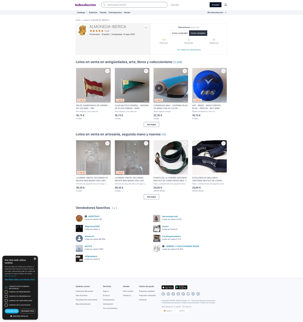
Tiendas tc (127, 295)
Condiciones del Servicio (171, 303)
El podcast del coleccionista (86, 300)
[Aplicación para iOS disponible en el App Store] (168, 287)
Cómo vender (128, 291)
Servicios (107, 286)
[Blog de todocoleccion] (198, 294)
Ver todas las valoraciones (189, 49)
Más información (10, 276)
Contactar (143, 300)
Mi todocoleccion (215, 12)
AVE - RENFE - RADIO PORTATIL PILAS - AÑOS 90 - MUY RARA (206, 106)
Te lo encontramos (110, 308)
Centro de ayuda (146, 286)
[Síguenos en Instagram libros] (168, 294)
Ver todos (151, 124)
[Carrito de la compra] (225, 4)
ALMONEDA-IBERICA (107, 26)
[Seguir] (107, 71)
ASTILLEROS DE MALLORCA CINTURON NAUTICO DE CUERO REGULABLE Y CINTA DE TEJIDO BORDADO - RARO (207, 179)
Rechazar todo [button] (27, 311)
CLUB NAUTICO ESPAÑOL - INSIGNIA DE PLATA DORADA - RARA (132, 106)
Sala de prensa (81, 295)
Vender (127, 12)
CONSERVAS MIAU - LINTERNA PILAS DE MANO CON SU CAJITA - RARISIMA (171, 107)
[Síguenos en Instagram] (163, 294)
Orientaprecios (115, 12)
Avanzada (175, 5)
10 (163, 134)
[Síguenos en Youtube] (188, 294)
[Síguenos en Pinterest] (183, 294)
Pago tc (106, 291)
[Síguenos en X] (178, 294)
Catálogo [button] (81, 12)
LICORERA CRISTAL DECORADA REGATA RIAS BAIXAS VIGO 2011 (129, 179)
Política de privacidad (190, 303)
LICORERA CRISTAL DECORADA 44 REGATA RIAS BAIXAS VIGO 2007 (92, 179)
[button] (20, 280)
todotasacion (108, 304)
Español (169, 311)
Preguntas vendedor (147, 291)
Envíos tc (106, 295)
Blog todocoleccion (83, 304)
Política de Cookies (207, 303)
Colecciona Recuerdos (84, 291)
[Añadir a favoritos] (146, 27)
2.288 (177, 62)
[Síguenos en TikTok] (193, 294)
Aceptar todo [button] (12, 311)
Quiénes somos (83, 286)
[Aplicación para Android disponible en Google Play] (181, 287)
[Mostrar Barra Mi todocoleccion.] (225, 12)
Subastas (93, 12)
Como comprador (180, 33)
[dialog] (20, 288)
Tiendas (103, 12)
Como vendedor (198, 33)
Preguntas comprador (147, 295)
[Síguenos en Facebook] (173, 294)
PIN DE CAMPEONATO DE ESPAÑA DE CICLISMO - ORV (92, 106)
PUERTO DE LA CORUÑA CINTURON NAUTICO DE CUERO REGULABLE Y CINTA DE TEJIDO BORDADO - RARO (170, 179)
